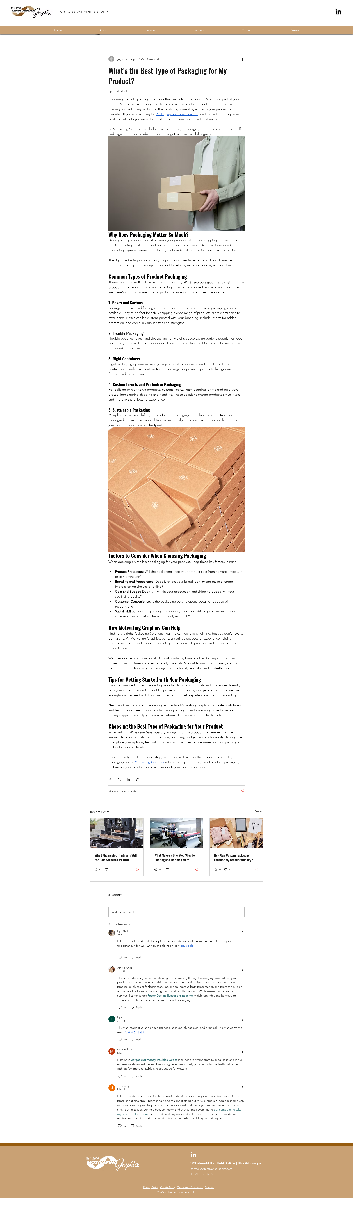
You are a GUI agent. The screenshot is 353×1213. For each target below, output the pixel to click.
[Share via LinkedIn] (128, 779)
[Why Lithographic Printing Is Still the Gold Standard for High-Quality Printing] (116, 833)
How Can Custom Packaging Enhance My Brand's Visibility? (233, 857)
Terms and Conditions (190, 1187)
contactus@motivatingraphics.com (211, 1169)
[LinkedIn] (338, 12)
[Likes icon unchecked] (119, 957)
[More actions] (242, 59)
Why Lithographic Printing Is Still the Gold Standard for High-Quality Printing (116, 857)
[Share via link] (137, 779)
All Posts (95, 33)
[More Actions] (242, 933)
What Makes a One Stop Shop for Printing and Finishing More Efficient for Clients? (175, 857)
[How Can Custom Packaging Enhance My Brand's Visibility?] (236, 833)
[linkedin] (193, 1155)
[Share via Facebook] (110, 779)
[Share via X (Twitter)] (119, 779)
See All (259, 811)
